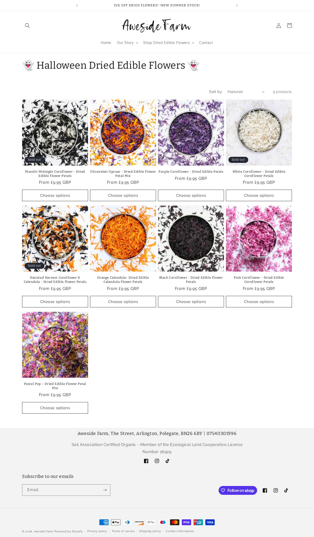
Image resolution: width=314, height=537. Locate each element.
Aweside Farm (43, 531)
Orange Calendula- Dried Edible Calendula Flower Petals (123, 280)
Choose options (55, 195)
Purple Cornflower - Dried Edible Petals (190, 171)
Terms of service (123, 531)
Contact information (180, 531)
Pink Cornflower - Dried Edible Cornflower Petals (259, 280)
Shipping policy (150, 531)
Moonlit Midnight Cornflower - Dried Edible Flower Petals (55, 174)
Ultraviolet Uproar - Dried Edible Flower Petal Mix (123, 174)
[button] (27, 25)
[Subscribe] (104, 490)
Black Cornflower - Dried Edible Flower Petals (191, 280)
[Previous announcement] (77, 5)
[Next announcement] (237, 5)
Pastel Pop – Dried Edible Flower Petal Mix (55, 386)
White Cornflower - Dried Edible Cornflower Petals (259, 174)
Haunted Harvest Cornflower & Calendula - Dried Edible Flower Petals (55, 280)
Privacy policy (97, 531)
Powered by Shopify (68, 531)
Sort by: (215, 92)
